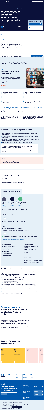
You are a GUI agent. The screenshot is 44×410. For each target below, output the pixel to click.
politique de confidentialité (9, 408)
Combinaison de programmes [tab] (11, 192)
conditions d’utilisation (17, 408)
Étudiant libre (24, 390)
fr (27, 1)
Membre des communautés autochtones (26, 392)
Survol (2, 56)
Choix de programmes (8, 56)
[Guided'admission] (11, 384)
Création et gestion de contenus (30, 249)
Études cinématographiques (9, 246)
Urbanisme (5, 256)
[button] (1, 1)
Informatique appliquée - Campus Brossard (33, 260)
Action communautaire (28, 244)
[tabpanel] (22, 230)
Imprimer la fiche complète (34, 27)
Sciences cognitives (7, 255)
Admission (2, 6)
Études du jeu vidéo (7, 248)
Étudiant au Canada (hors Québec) (26, 387)
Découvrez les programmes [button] (36, 56)
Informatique (6, 251)
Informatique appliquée (29, 258)
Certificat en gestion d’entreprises (10, 214)
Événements (35, 386)
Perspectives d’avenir (18, 56)
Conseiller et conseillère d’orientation (26, 398)
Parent (23, 396)
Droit (25, 254)
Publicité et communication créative (31, 262)
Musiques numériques (7, 253)
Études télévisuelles (7, 249)
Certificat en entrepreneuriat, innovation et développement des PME (17, 230)
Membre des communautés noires (27, 393)
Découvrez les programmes (33, 23)
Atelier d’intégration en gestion (10, 279)
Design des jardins (7, 244)
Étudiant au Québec (25, 385)
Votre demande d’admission (37, 1)
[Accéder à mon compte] (30, 1)
